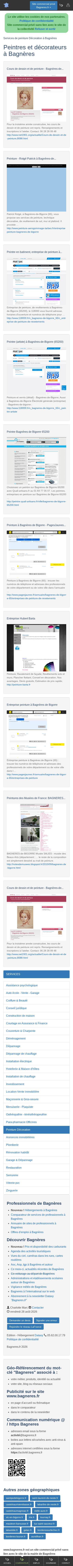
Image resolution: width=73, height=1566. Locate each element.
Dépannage (13, 1046)
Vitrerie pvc (13, 1182)
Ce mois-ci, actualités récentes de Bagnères (37, 1269)
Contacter (38, 1307)
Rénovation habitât (17, 1152)
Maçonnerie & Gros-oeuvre (22, 1099)
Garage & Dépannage (19, 1160)
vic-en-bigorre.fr (14, 1517)
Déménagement (15, 1038)
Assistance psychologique (22, 985)
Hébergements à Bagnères (41, 1210)
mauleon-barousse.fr (17, 1523)
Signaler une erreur (46, 1320)
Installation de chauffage (20, 1076)
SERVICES (13, 974)
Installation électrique (19, 1061)
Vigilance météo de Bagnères (29, 1286)
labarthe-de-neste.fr (48, 1504)
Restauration (14, 1167)
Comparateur (21, 1563)
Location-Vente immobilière (22, 1091)
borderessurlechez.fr (49, 1530)
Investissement (15, 1084)
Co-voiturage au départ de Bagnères (33, 1273)
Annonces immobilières (20, 1137)
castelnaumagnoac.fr (17, 1510)
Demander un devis (19, 1320)
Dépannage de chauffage (21, 1053)
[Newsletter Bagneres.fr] (61, 5)
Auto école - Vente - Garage (22, 992)
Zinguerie (12, 1190)
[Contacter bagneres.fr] (68, 5)
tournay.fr (45, 1517)
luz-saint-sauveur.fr (44, 1523)
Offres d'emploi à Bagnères (27, 1232)
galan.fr (28, 1530)
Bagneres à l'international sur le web (33, 1291)
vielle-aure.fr (41, 1510)
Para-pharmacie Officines (21, 1122)
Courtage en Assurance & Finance (27, 1023)
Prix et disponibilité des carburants (45, 1246)
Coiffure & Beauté (17, 1000)
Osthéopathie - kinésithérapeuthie (26, 1114)
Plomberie (12, 1144)
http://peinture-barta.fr (18, 684)
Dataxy (39, 1335)
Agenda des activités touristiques (31, 1251)
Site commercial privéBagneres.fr (43, 6)
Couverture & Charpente (20, 1030)
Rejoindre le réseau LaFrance (25, 1326)
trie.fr (31, 1517)
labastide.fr (12, 1530)
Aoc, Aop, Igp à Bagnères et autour (32, 1264)
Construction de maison (20, 1015)
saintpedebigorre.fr (16, 1498)
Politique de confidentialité (37, 20)
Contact (66, 1563)
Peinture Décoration (18, 1129)
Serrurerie (12, 1175)
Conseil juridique (16, 1008)
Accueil (7, 1563)
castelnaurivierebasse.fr (19, 1504)
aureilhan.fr (37, 1536)
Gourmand (51, 1563)
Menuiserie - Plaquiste (19, 1106)
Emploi (36, 1563)
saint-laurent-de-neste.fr (45, 1498)
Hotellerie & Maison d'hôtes (22, 1068)
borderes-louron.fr (15, 1536)
